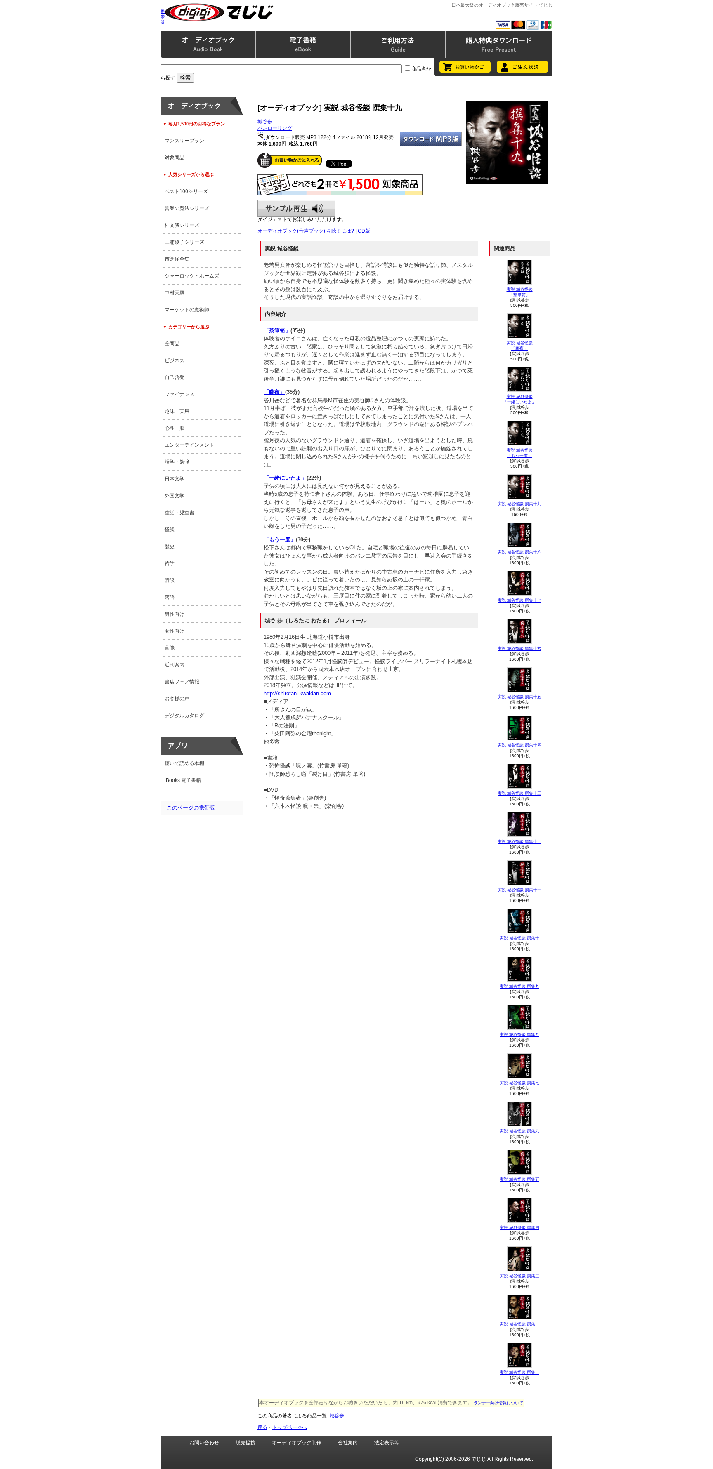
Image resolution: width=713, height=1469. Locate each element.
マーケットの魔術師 (187, 310)
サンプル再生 (296, 208)
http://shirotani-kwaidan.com (297, 693)
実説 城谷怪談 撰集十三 (519, 793)
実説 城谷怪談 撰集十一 (519, 890)
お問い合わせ (204, 1442)
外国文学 (174, 496)
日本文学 (174, 479)
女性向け (174, 631)
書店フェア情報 (182, 682)
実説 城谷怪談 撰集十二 (519, 841)
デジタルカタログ (184, 715)
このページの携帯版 (191, 808)
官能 (170, 648)
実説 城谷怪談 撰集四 (519, 1227)
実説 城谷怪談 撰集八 (519, 1034)
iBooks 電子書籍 (183, 780)
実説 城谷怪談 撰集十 (519, 938)
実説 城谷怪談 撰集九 (519, 986)
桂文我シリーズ (182, 225)
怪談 (170, 529)
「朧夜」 (274, 392)
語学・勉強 (177, 462)
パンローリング (274, 128)
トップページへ (289, 1427)
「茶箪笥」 (277, 330)
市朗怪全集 (177, 259)
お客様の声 (177, 699)
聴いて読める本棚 (184, 763)
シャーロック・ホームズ (192, 276)
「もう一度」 (280, 540)
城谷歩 (264, 122)
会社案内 (348, 1442)
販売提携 (245, 1442)
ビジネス (174, 360)
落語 (170, 597)
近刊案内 (174, 665)
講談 (170, 580)
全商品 (172, 343)
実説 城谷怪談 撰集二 (519, 1324)
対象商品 (174, 157)
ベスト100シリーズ (186, 191)
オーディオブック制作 (296, 1442)
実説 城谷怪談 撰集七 (519, 1083)
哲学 (170, 563)
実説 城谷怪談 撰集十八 (519, 552)
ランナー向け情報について (498, 1403)
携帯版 (163, 16)
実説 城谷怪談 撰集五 (519, 1179)
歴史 (170, 546)
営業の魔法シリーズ (187, 208)
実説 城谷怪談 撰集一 (519, 1372)
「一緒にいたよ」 (285, 478)
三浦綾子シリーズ (184, 242)
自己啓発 (174, 377)
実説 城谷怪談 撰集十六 (519, 648)
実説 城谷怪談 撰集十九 (519, 503)
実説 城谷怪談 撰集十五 (519, 696)
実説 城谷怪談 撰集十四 (519, 745)
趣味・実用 (177, 411)
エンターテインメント (189, 445)
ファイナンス (179, 394)
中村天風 (174, 293)
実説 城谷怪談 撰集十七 (519, 600)
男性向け (174, 614)
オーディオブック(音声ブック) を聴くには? (305, 231)
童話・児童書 (179, 513)
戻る (262, 1427)
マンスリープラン (184, 141)
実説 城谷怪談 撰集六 (519, 1131)
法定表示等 (386, 1442)
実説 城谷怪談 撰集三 (519, 1276)
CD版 (364, 231)
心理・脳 (174, 428)
